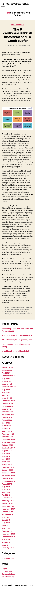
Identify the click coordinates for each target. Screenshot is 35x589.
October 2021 (7, 403)
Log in (4, 568)
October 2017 (7, 512)
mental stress (23, 312)
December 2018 (8, 473)
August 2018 (7, 484)
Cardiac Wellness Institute (17, 4)
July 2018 (6, 487)
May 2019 (6, 459)
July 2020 (6, 423)
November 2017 (8, 509)
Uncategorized (17, 25)
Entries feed (7, 571)
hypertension (24, 309)
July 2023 (6, 390)
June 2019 (6, 456)
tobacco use (28, 314)
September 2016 (8, 537)
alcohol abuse (9, 307)
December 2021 (8, 401)
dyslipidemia (15, 309)
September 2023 (9, 387)
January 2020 (7, 437)
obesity (6, 314)
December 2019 (8, 440)
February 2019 (8, 467)
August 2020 (7, 420)
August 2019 (7, 451)
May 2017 (6, 523)
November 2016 (8, 534)
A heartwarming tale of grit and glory (17, 340)
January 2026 (7, 367)
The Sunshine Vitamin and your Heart (17, 335)
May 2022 (6, 395)
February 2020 (8, 434)
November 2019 (8, 442)
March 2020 (7, 431)
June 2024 (6, 381)
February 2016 (8, 548)
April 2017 (6, 526)
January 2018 (7, 503)
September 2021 (8, 406)
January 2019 (7, 470)
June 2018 (6, 489)
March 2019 (6, 465)
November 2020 (8, 415)
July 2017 (6, 517)
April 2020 (6, 428)
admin (12, 45)
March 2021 (6, 409)
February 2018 (8, 501)
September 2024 (9, 376)
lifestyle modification (11, 312)
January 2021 (7, 412)
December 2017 (8, 506)
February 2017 (8, 531)
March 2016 (6, 545)
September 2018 (8, 481)
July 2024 (6, 378)
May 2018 (6, 492)
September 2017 (8, 514)
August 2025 (7, 370)
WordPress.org (8, 577)
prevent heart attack (17, 314)
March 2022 (7, 398)
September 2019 (8, 448)
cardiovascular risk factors (23, 307)
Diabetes (7, 309)
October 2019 (7, 445)
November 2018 (8, 476)
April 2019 (6, 462)
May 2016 (6, 539)
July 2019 (6, 453)
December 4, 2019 (24, 45)
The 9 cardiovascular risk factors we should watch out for (17, 35)
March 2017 (6, 528)
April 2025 (6, 373)
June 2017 (6, 520)
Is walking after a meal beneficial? (15, 351)
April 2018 (6, 495)
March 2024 (7, 384)
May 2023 (6, 392)
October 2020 (7, 417)
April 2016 (6, 542)
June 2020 (6, 426)
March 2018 (6, 498)
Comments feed (8, 574)
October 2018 (7, 478)
